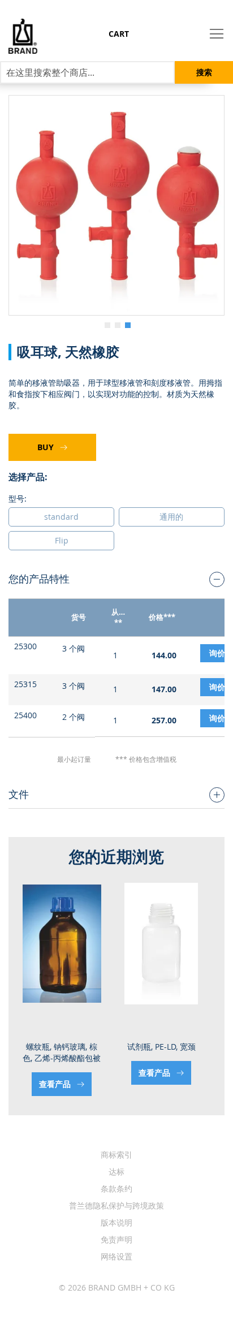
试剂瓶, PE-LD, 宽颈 (161, 1046)
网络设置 (116, 1256)
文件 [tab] (18, 794)
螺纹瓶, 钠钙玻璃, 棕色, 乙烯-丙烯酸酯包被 (62, 1052)
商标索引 (116, 1154)
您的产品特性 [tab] (39, 578)
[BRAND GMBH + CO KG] (18, 36)
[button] (106, 324)
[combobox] (87, 72)
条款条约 (116, 1188)
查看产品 (56, 1084)
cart (119, 33)
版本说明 (116, 1222)
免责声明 (116, 1239)
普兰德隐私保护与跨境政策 (116, 1205)
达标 (116, 1171)
